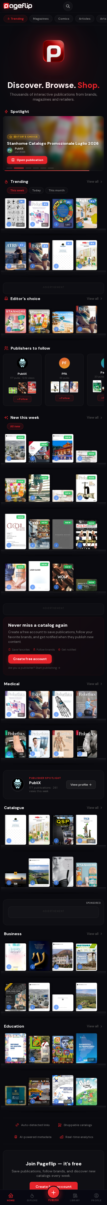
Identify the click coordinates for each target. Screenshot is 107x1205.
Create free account (30, 659)
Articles (85, 19)
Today (36, 190)
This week (17, 190)
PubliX (35, 782)
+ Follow (22, 399)
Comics (63, 19)
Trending (17, 19)
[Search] (68, 6)
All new (15, 426)
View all (93, 181)
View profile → (81, 785)
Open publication (30, 160)
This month (57, 190)
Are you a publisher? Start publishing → (34, 668)
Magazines (41, 19)
